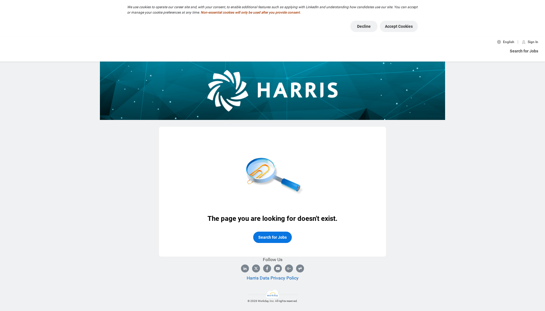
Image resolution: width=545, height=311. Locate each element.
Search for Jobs (524, 51)
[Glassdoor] (300, 268)
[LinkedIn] (245, 268)
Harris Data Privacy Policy (273, 278)
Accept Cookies (399, 26)
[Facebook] (267, 268)
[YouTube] (278, 268)
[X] (256, 268)
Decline (364, 26)
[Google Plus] (289, 268)
